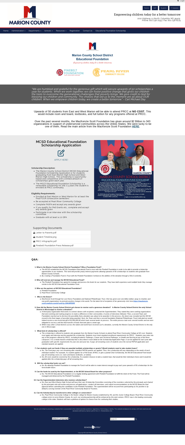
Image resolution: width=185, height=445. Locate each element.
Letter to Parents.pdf (45, 233)
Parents (146, 8)
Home (5, 31)
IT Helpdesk (175, 8)
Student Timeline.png (45, 237)
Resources (60, 31)
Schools (48, 31)
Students (163, 8)
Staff (154, 8)
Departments (34, 31)
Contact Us (87, 31)
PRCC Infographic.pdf (46, 241)
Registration (75, 31)
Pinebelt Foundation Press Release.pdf (54, 245)
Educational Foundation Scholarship (111, 31)
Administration (18, 31)
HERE (135, 126)
